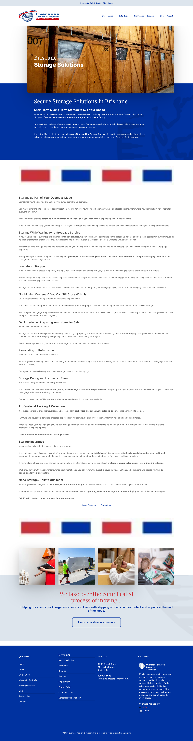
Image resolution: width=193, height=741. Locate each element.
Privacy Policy (64, 687)
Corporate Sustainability (69, 698)
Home (21, 664)
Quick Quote (24, 675)
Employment (64, 681)
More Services (89, 505)
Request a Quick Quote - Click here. (96, 3)
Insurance (63, 665)
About (21, 669)
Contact (22, 701)
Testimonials (24, 696)
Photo (146, 710)
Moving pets (64, 655)
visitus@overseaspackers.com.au (113, 678)
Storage (62, 671)
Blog (21, 691)
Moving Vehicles (66, 660)
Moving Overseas (27, 685)
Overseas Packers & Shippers (155, 665)
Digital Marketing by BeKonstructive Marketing (112, 733)
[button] (96, 622)
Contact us (106, 505)
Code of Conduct (66, 692)
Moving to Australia (28, 680)
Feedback (63, 676)
